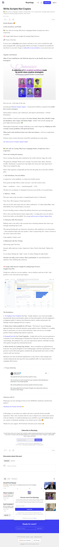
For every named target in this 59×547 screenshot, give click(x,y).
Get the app (37, 540)
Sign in (54, 2)
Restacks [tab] (13, 460)
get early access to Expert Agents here (40, 216)
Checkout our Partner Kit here (12, 407)
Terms (31, 536)
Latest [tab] (8, 478)
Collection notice (38, 536)
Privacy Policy (40, 514)
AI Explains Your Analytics (13, 316)
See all (6, 515)
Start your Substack (26, 540)
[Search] (38, 2)
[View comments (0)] (9, 19)
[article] (29, 485)
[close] (43, 491)
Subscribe (47, 2)
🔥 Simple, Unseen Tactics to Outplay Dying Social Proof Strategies (19, 485)
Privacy (27, 536)
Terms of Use (36, 512)
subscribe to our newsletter (32, 48)
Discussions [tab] (14, 478)
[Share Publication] (41, 2)
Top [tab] (5, 478)
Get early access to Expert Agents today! (15, 142)
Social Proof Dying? (9, 483)
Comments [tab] (6, 460)
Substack (22, 544)
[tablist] (9, 460)
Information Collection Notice (29, 514)
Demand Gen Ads (10, 336)
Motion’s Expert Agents (18, 107)
